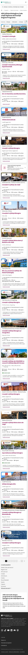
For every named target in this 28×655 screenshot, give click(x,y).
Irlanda (2, 578)
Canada (3, 573)
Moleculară (14, 22)
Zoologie (21, 22)
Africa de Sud (4, 571)
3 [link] (11, 561)
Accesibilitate (22, 651)
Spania (2, 582)
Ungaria (3, 584)
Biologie (8, 22)
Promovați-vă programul (6, 642)
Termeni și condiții (4, 651)
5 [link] (16, 561)
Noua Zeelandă (5, 580)
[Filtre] (26, 22)
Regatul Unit (4, 569)
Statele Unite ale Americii (7, 567)
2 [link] (8, 561)
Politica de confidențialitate (14, 651)
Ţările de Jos (4, 576)
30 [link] (21, 561)
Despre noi (3, 640)
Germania (3, 586)
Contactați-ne (4, 645)
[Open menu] (26, 2)
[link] (24, 561)
